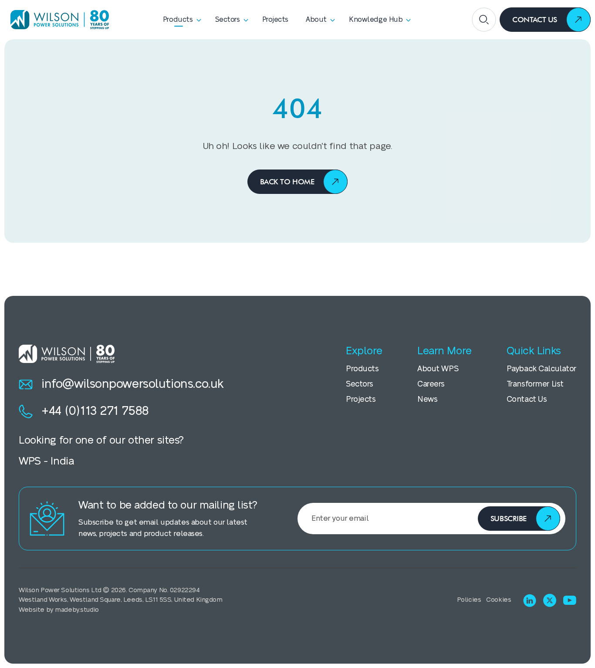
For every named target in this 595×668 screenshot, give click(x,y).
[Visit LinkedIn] (529, 600)
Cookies (498, 600)
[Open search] (484, 19)
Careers (431, 384)
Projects (361, 399)
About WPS (437, 369)
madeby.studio (76, 610)
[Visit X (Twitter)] (549, 600)
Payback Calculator (541, 369)
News (427, 399)
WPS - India (46, 461)
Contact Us (527, 399)
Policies (469, 600)
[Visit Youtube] (569, 600)
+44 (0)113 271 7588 (95, 411)
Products (362, 369)
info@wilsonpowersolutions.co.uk (132, 384)
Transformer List (535, 384)
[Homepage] (56, 19)
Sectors (359, 384)
